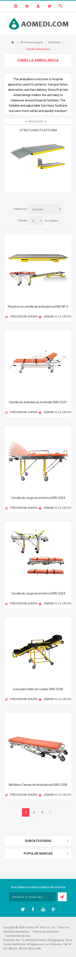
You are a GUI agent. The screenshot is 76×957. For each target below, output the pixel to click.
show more (35, 121)
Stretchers (54, 42)
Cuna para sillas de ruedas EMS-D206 (38, 689)
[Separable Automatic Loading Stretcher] (38, 555)
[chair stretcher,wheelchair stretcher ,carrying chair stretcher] (38, 650)
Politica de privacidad (46, 931)
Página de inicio (13, 42)
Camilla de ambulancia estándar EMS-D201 (38, 402)
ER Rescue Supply (31, 42)
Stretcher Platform (38, 130)
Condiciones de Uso (17, 935)
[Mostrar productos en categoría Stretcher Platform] (38, 158)
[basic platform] (38, 268)
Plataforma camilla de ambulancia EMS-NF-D (38, 306)
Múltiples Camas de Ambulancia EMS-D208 (38, 784)
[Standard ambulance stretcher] (38, 363)
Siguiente (50, 812)
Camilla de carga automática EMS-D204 (38, 498)
